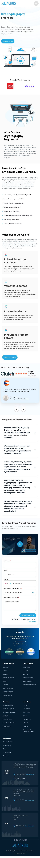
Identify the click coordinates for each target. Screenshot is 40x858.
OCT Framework (8, 688)
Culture (25, 670)
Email (6, 570)
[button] (20, 390)
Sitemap (5, 756)
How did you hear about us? (13, 588)
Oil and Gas (27, 719)
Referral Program (8, 692)
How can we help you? (11, 597)
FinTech (25, 705)
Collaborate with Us (10, 357)
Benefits (25, 674)
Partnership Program (29, 685)
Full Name (7, 561)
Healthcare (26, 709)
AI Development (8, 705)
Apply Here (32, 621)
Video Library (7, 745)
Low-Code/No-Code (9, 723)
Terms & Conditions (28, 851)
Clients (5, 670)
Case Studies (7, 752)
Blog (4, 749)
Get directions (30, 774)
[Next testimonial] (23, 409)
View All (19, 643)
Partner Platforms (8, 677)
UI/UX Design (7, 726)
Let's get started (27, 615)
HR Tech (25, 723)
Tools (4, 681)
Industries (6, 674)
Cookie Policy (10, 851)
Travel (25, 716)
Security (5, 685)
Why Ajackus (27, 667)
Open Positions (27, 681)
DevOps (5, 716)
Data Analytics (7, 719)
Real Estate (26, 712)
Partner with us (7, 695)
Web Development (8, 709)
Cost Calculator (8, 742)
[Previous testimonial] (16, 409)
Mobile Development (9, 712)
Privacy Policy (18, 851)
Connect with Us (8, 41)
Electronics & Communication (28, 731)
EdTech (25, 726)
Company (6, 667)
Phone (6, 579)
